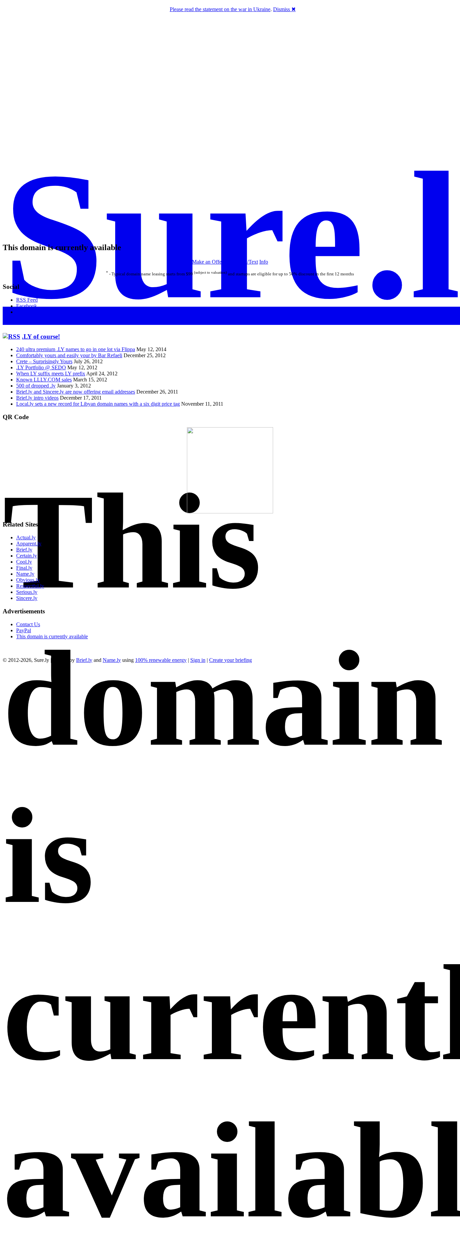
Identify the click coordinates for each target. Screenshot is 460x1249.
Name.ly (25, 574)
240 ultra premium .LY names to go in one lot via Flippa (75, 349)
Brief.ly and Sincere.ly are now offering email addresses (75, 392)
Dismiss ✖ (284, 9)
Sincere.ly (26, 598)
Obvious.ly (28, 580)
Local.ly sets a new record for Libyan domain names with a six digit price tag (98, 404)
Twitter (23, 312)
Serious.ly (26, 592)
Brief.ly (24, 549)
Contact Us (28, 624)
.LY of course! (41, 336)
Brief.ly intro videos (37, 398)
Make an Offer (207, 262)
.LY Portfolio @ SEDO (41, 367)
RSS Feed (27, 300)
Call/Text (248, 262)
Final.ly (24, 568)
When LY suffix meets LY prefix (50, 373)
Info (263, 262)
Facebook (26, 306)
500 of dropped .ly (36, 386)
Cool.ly (24, 562)
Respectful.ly (30, 586)
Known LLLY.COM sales (44, 379)
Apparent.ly (28, 543)
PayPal (23, 630)
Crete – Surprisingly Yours (44, 361)
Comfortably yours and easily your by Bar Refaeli (69, 355)
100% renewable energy (161, 660)
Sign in (197, 660)
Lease (231, 262)
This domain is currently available (52, 636)
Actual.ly (26, 537)
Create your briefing (230, 660)
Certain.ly (26, 556)
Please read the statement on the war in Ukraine (220, 9)
